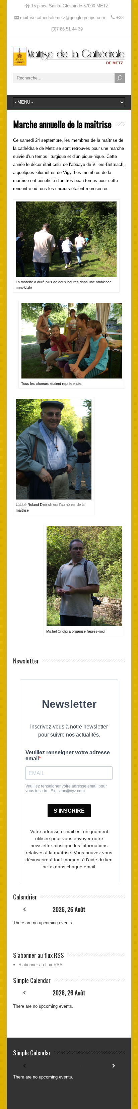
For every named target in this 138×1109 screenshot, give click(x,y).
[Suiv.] (113, 909)
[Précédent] (24, 909)
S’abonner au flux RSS (40, 964)
